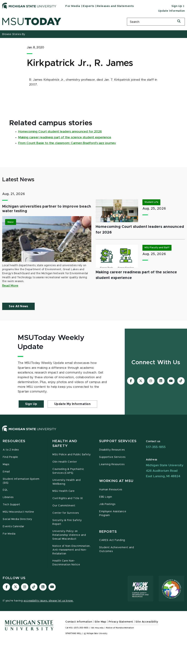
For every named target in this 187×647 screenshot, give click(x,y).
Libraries (8, 497)
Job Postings (107, 504)
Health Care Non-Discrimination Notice (66, 563)
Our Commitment (63, 505)
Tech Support (11, 504)
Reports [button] (108, 531)
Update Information (171, 11)
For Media (72, 6)
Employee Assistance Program (112, 513)
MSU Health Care (63, 491)
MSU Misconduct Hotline (18, 512)
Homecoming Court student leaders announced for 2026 (60, 131)
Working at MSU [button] (116, 481)
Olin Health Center (64, 462)
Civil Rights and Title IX (67, 498)
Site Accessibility (147, 622)
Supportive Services (112, 457)
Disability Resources (112, 450)
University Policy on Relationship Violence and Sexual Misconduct (69, 535)
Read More (10, 285)
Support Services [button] (118, 441)
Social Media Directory (17, 519)
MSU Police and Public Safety (71, 454)
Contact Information (78, 622)
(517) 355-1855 (81, 628)
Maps (6, 464)
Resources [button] (14, 441)
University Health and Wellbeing (66, 482)
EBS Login (105, 497)
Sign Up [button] (31, 404)
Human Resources (110, 489)
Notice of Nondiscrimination (120, 628)
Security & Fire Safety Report (67, 522)
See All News (18, 306)
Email (6, 471)
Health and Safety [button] (64, 443)
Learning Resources (112, 464)
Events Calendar (13, 526)
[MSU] (93, 432)
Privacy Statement (121, 622)
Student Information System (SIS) (21, 481)
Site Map (100, 622)
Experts (88, 6)
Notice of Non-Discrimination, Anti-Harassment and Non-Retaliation (71, 550)
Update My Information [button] (72, 404)
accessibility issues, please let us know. (49, 601)
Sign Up (176, 6)
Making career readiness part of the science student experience (64, 137)
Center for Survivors (65, 513)
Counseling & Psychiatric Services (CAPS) (68, 471)
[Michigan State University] (29, 5)
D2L (5, 490)
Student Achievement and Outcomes (116, 549)
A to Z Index (11, 450)
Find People (10, 457)
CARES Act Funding (112, 540)
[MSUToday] (62, 21)
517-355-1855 (156, 447)
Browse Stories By (13, 34)
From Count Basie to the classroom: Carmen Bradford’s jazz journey (67, 143)
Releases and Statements (115, 6)
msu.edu (99, 628)
